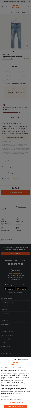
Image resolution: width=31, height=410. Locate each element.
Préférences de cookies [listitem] (16, 402)
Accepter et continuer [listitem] (15, 406)
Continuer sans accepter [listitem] (21, 359)
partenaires (7, 382)
